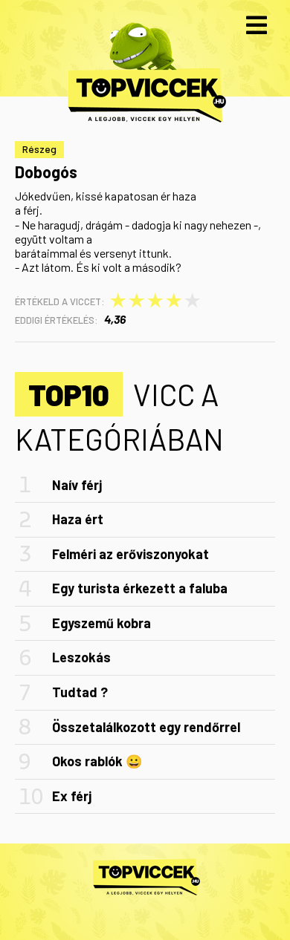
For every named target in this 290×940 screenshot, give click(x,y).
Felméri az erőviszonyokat (130, 554)
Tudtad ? (80, 692)
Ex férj (71, 796)
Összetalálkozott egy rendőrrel (146, 727)
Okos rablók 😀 (97, 761)
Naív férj (77, 485)
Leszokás (81, 657)
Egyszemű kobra (101, 623)
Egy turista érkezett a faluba (140, 588)
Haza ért (77, 519)
